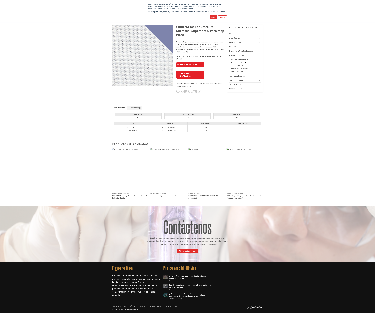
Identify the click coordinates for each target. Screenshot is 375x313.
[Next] (262, 175)
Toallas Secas (235, 84)
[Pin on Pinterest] (188, 91)
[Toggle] (178, 65)
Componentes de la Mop (190, 83)
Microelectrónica (186, 86)
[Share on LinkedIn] (195, 91)
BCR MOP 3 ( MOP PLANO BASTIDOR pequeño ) (203, 197)
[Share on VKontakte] (192, 91)
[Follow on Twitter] (253, 307)
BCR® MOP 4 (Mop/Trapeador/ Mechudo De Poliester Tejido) (130, 197)
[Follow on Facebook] (249, 307)
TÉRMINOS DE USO (119, 306)
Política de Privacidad (138, 306)
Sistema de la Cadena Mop (239, 68)
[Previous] (112, 175)
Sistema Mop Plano (203, 83)
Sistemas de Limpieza (216, 83)
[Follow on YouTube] (261, 307)
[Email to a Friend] (185, 91)
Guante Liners (235, 42)
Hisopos (232, 47)
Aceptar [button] (213, 17)
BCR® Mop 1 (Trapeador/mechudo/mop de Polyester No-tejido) (244, 197)
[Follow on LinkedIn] (257, 307)
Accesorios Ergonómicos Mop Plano (165, 196)
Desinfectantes (235, 38)
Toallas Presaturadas (238, 80)
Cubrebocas (234, 34)
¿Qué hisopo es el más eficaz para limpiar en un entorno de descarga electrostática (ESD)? (189, 295)
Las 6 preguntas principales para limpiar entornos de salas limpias (190, 286)
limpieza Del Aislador (237, 66)
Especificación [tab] (119, 108)
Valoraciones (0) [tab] (135, 108)
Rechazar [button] (222, 17)
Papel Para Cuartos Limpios (241, 51)
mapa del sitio (155, 306)
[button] (115, 83)
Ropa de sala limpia (237, 55)
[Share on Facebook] (178, 91)
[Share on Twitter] (181, 91)
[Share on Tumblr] (199, 91)
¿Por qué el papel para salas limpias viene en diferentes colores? (188, 277)
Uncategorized (235, 89)
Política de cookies (170, 306)
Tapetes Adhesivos (237, 76)
